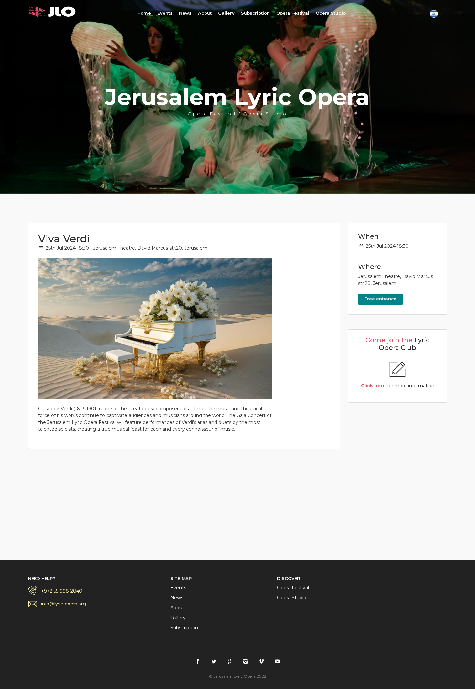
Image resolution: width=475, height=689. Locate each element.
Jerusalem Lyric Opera (54, 11)
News (185, 12)
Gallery (226, 12)
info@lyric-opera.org (63, 604)
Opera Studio (331, 12)
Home (144, 12)
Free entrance (380, 298)
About (205, 12)
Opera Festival (292, 12)
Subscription (255, 12)
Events (165, 12)
